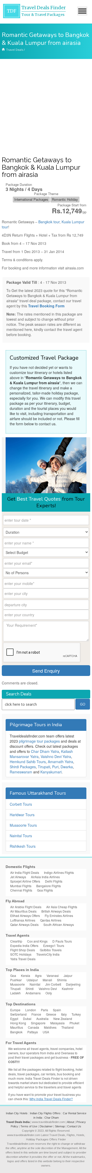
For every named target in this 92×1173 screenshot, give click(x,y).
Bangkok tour (49, 221)
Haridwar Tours (22, 814)
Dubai (27, 1018)
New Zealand (62, 1018)
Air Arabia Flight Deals (25, 907)
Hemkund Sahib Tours (28, 761)
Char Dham (51, 1117)
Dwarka (67, 766)
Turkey (76, 1014)
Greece (51, 1014)
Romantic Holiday (65, 199)
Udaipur (32, 980)
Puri (55, 766)
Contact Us (74, 1126)
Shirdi (30, 988)
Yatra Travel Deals (23, 959)
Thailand (67, 1027)
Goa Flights (45, 890)
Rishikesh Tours (23, 846)
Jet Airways (18, 877)
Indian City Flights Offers (45, 1113)
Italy (64, 1014)
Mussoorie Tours (23, 825)
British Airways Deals (56, 911)
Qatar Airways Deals (24, 924)
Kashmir (67, 988)
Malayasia (57, 1023)
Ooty (48, 993)
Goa (13, 975)
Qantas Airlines (50, 920)
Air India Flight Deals (24, 872)
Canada (33, 1027)
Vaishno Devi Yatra (56, 756)
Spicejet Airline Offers (25, 881)
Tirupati (44, 766)
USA (46, 1032)
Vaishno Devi (48, 988)
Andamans (33, 993)
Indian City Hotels (17, 1113)
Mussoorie (17, 984)
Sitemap (60, 1126)
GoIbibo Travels (51, 950)
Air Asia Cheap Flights (61, 907)
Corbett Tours (21, 804)
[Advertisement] (46, 108)
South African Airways (58, 924)
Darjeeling (73, 984)
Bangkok (16, 1032)
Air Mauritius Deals (23, 911)
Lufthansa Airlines (22, 920)
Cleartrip (16, 941)
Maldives (50, 1027)
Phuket (74, 1023)
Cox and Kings (37, 941)
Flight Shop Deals (22, 950)
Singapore (38, 1023)
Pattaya (32, 1032)
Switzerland (18, 1014)
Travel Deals (14, 50)
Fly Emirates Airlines (59, 915)
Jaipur (68, 975)
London (30, 1010)
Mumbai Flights (20, 886)
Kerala (25, 975)
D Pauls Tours (62, 941)
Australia (42, 1018)
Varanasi (53, 975)
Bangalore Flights (48, 886)
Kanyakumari (51, 771)
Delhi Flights (53, 881)
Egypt (14, 1018)
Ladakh (15, 993)
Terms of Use (28, 1126)
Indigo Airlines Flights (59, 872)
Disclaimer (46, 1126)
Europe (15, 1010)
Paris (44, 1010)
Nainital (35, 984)
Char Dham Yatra (45, 751)
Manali (47, 980)
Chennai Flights (21, 890)
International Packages (31, 199)
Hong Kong (18, 1023)
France (36, 1014)
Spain (57, 1010)
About (70, 1122)
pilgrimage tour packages (39, 741)
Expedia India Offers (24, 945)
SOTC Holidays (20, 954)
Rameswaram (21, 771)
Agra (38, 975)
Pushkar (16, 980)
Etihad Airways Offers (25, 915)
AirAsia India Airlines (45, 877)
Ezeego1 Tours (53, 945)
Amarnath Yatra (60, 761)
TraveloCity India (48, 954)
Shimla (62, 980)
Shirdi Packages (23, 766)
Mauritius (16, 1027)
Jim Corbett (53, 984)
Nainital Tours (21, 835)
